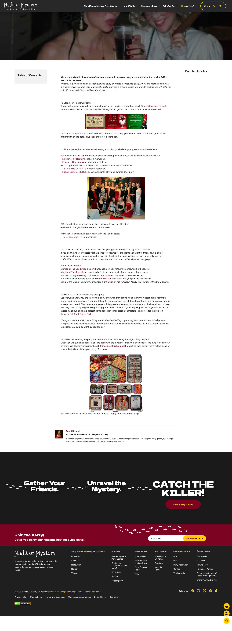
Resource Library (149, 6)
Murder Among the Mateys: (74, 275)
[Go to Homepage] (35, 553)
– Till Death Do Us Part (72, 168)
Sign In (207, 6)
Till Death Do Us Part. (80, 314)
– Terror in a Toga (69, 237)
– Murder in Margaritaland (74, 227)
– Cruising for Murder (72, 165)
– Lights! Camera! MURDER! (75, 172)
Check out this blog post (113, 346)
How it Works (129, 6)
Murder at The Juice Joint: (74, 272)
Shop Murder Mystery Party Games (100, 6)
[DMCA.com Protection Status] (22, 603)
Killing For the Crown (111, 278)
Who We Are (169, 6)
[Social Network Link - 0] (192, 591)
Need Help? (189, 6)
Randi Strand (73, 431)
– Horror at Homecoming (73, 162)
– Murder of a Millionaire (73, 159)
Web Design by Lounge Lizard (68, 591)
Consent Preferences (92, 592)
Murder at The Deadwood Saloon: (78, 269)
